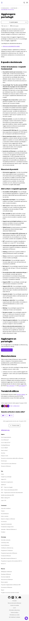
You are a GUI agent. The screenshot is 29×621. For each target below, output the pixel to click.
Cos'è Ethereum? (5, 439)
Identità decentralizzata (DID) (7, 495)
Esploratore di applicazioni (7, 482)
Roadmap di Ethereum (6, 574)
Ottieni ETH (3, 479)
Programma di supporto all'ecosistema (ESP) (11, 561)
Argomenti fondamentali (6, 524)
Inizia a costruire (4, 516)
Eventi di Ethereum (5, 545)
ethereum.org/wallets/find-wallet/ (11, 46)
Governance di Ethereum (6, 587)
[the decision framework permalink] (0, 62)
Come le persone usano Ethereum (8, 463)
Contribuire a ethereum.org (7, 547)
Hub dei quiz (4, 460)
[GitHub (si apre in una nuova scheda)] (9, 597)
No (11, 415)
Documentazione (5, 513)
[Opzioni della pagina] (9, 26)
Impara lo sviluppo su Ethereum (8, 518)
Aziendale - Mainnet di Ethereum (9, 529)
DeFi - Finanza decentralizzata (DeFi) (9, 489)
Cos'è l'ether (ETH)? (5, 442)
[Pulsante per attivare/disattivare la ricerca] (24, 2)
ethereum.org (5, 8)
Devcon (3, 563)
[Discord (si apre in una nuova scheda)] (20, 597)
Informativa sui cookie (14, 614)
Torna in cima (15, 425)
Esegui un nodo (4, 455)
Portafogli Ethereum (5, 445)
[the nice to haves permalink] (0, 189)
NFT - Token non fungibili (6, 487)
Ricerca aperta (4, 582)
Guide (2, 474)
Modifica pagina (14, 26)
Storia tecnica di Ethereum (7, 579)
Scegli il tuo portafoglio (6, 476)
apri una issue (11, 385)
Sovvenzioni (4, 521)
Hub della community (5, 540)
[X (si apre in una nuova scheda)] (16, 597)
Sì (4, 415)
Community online (5, 542)
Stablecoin (3, 484)
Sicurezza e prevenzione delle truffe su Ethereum (12, 458)
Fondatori (3, 532)
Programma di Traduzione (7, 550)
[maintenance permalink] (0, 356)
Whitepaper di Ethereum (6, 571)
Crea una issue (7, 350)
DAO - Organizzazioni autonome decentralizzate (12, 492)
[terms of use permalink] (0, 391)
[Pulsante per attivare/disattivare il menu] (27, 2)
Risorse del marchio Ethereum (14, 603)
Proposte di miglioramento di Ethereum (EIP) (11, 584)
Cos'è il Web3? (4, 447)
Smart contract (4, 450)
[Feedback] (26, 618)
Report (2, 590)
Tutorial (2, 511)
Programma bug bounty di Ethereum (9, 553)
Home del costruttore (6, 508)
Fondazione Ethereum (6, 555)
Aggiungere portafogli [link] (7, 9)
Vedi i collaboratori (15, 406)
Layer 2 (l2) (3, 500)
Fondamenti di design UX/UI (7, 526)
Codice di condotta (14, 605)
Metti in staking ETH (5, 497)
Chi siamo (14, 600)
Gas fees (3, 453)
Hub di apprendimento (6, 437)
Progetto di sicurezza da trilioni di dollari (10, 592)
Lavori (14, 607)
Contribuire (14, 8)
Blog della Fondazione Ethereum (9, 558)
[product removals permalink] (0, 169)
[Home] (2, 2)
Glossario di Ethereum (6, 466)
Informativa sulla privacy (14, 610)
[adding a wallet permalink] (0, 340)
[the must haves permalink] (0, 68)
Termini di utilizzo (14, 612)
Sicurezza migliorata (5, 576)
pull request (22, 385)
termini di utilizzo (21, 394)
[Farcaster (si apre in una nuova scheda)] (13, 597)
